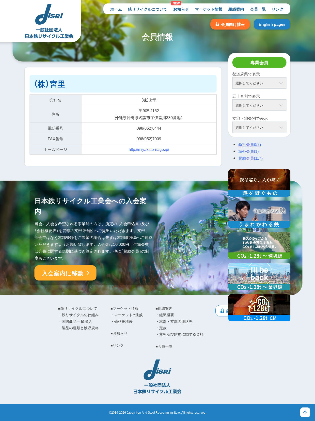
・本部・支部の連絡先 (174, 321)
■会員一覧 (164, 346)
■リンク (117, 345)
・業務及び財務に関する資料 (180, 334)
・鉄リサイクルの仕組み (78, 314)
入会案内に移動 (62, 272)
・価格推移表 (121, 321)
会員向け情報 (233, 24)
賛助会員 (250, 158)
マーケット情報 (208, 9)
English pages (272, 24)
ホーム (116, 9)
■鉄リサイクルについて (77, 308)
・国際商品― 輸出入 (75, 321)
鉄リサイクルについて (147, 9)
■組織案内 (164, 308)
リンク (278, 9)
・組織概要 (165, 314)
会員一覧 (258, 9)
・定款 (161, 327)
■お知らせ (118, 333)
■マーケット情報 (124, 308)
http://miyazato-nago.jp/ (149, 149)
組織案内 (236, 9)
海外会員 (248, 151)
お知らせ (181, 9)
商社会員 (249, 144)
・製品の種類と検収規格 (78, 327)
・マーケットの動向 (127, 314)
